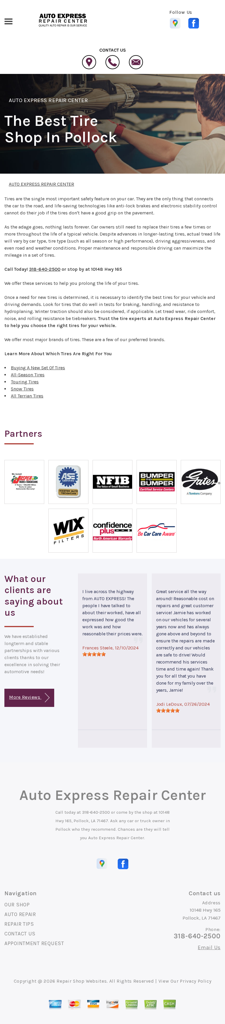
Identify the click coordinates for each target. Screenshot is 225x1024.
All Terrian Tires (27, 396)
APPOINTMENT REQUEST (34, 943)
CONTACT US (19, 933)
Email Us (209, 947)
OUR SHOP (17, 904)
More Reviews (25, 697)
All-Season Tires (28, 375)
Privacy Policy (195, 981)
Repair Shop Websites (82, 981)
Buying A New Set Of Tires (38, 367)
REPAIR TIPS (19, 924)
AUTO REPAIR (20, 914)
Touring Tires (25, 382)
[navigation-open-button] (8, 20)
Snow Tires (22, 389)
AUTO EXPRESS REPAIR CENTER (48, 100)
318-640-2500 (44, 269)
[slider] (94, 654)
